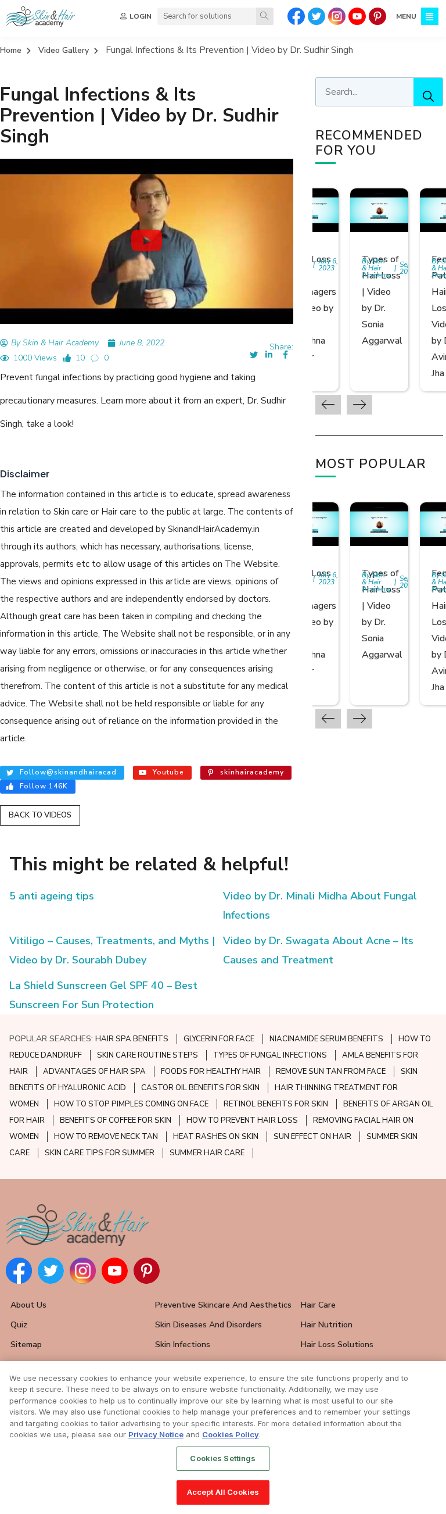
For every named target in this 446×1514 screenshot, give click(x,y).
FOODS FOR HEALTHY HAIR (211, 1071)
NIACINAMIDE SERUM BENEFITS (326, 1039)
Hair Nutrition (327, 1324)
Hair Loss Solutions (337, 1344)
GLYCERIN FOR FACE (219, 1039)
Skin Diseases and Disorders (208, 1324)
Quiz (18, 1324)
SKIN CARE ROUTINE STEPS (147, 1055)
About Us (28, 1305)
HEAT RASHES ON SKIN (215, 1136)
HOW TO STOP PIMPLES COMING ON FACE (131, 1104)
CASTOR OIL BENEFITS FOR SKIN (200, 1088)
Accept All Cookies (223, 1492)
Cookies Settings (223, 1458)
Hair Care (318, 1305)
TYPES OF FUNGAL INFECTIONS (270, 1055)
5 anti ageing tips (51, 896)
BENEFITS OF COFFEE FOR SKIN (115, 1120)
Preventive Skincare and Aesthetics (223, 1305)
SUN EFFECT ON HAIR (312, 1136)
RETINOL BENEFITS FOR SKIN (276, 1104)
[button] (146, 241)
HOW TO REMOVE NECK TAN (106, 1136)
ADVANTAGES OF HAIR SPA (94, 1071)
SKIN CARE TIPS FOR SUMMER (99, 1153)
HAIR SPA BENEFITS (131, 1039)
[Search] (265, 16)
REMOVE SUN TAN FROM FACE (331, 1071)
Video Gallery (63, 50)
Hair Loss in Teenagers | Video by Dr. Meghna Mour (314, 308)
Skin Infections (182, 1344)
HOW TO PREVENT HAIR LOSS (242, 1120)
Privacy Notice (156, 1434)
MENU (406, 16)
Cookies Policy (230, 1434)
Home (10, 50)
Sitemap (26, 1344)
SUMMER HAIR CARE (207, 1153)
